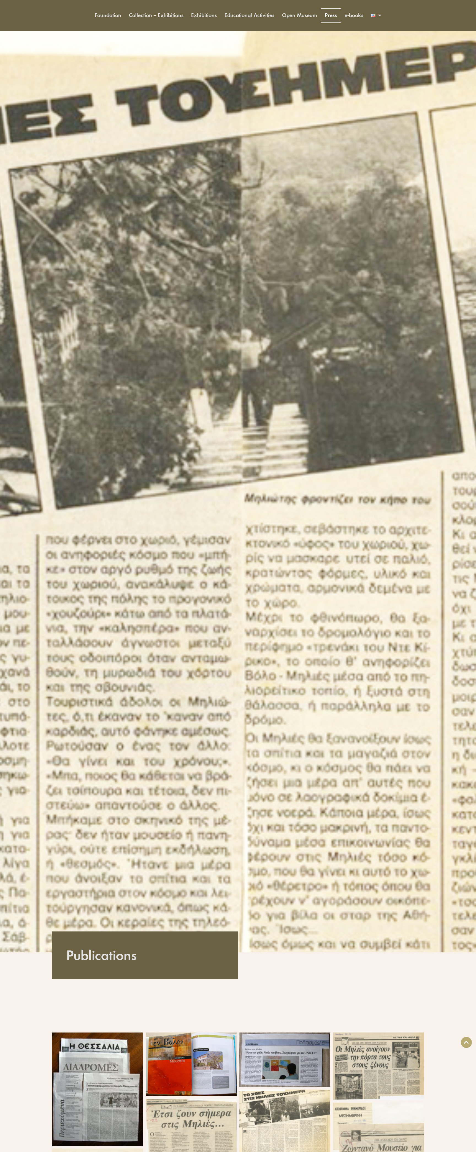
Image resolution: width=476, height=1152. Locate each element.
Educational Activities (249, 15)
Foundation (108, 15)
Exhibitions (204, 15)
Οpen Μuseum (299, 15)
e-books (354, 15)
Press (331, 15)
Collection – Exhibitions (156, 15)
